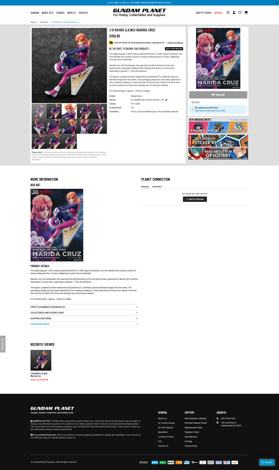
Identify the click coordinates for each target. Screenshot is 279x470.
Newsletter (163, 432)
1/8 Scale (44, 22)
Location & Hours (166, 437)
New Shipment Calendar (195, 418)
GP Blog (188, 441)
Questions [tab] (157, 187)
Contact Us (163, 446)
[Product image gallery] (69, 65)
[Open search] (228, 12)
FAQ (160, 441)
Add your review (174, 49)
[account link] (234, 13)
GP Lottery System (166, 423)
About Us (162, 418)
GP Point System (165, 427)
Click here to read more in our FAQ (210, 111)
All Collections (191, 437)
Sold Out (220, 95)
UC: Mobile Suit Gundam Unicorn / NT (147, 100)
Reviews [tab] (145, 187)
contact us (70, 437)
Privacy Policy (191, 446)
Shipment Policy (192, 432)
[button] (246, 12)
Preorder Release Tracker (196, 423)
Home (33, 22)
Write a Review (197, 200)
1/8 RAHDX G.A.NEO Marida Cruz (39, 374)
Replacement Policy (193, 427)
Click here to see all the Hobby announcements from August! (140, 2)
